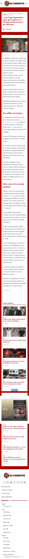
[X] (9, 297)
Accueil (5, 13)
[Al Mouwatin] (14, 475)
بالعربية (4, 317)
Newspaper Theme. (21, 556)
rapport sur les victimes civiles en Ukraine (14, 121)
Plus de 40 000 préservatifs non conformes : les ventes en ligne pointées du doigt (14, 459)
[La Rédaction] (4, 29)
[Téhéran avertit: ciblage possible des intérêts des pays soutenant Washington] (14, 311)
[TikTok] (14, 482)
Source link (6, 290)
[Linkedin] (16, 297)
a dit (4, 208)
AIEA (10, 195)
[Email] (19, 297)
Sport (4, 338)
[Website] (21, 482)
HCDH (13, 127)
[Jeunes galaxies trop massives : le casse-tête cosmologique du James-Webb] (14, 353)
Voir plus (14, 390)
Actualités (12, 13)
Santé (4, 380)
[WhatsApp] (12, 297)
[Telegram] (23, 297)
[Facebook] (5, 297)
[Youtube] (24, 482)
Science (4, 359)
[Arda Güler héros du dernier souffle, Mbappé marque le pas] (14, 332)
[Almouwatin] (14, 3)
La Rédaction (8, 29)
